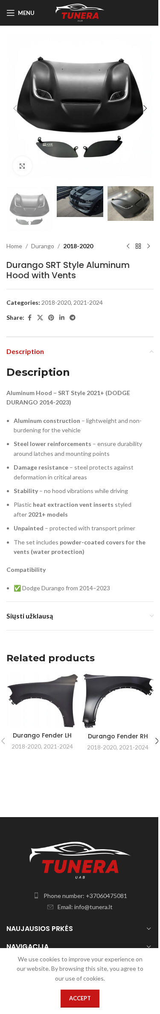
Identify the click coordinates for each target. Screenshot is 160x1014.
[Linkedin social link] (62, 318)
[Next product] (148, 246)
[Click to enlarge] (22, 165)
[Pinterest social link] (51, 318)
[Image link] (80, 859)
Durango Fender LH (42, 735)
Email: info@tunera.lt (85, 906)
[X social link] (40, 318)
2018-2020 (78, 246)
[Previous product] (128, 246)
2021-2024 (88, 302)
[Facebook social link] (29, 318)
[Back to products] (138, 246)
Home (14, 246)
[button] (14, 108)
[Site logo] (80, 12)
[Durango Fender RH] (118, 701)
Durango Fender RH (118, 736)
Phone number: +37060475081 (85, 895)
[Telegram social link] (72, 318)
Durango (42, 246)
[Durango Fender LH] (42, 701)
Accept (80, 998)
